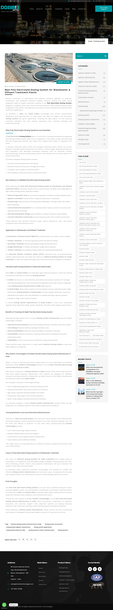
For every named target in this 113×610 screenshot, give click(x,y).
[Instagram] (95, 569)
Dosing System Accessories (88, 120)
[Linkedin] (100, 569)
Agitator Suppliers (86, 177)
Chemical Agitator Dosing (89, 192)
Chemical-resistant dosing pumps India (91, 187)
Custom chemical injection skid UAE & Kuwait (90, 244)
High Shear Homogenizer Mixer (90, 326)
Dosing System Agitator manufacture (18, 527)
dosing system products (88, 323)
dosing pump (83, 256)
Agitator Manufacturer (86, 77)
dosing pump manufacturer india (91, 269)
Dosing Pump (83, 106)
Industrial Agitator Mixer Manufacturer (87, 129)
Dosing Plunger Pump (87, 252)
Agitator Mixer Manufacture (88, 82)
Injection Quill (84, 335)
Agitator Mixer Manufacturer (90, 173)
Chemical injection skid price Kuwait (90, 235)
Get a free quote (103, 8)
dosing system (84, 297)
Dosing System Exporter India (15, 530)
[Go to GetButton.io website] (4, 608)
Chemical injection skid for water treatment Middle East (89, 224)
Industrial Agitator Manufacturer (86, 331)
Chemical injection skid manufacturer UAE (88, 229)
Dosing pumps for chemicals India (91, 289)
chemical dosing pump (87, 196)
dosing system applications (43, 527)
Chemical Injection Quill (88, 199)
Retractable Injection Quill (89, 343)
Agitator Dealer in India (87, 73)
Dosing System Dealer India (89, 310)
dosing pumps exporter (87, 286)
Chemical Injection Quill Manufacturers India (88, 218)
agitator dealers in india (88, 166)
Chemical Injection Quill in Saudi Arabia (91, 207)
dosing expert (84, 249)
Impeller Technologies (86, 124)
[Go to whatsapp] (4, 605)
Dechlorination (83, 102)
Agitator (82, 162)
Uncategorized (83, 144)
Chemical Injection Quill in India (91, 203)
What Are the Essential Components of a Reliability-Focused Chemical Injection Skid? (95, 370)
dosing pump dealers (86, 260)
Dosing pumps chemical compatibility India (87, 281)
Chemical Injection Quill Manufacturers (88, 213)
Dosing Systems (63, 530)
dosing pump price (85, 276)
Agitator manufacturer (88, 170)
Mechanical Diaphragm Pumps (91, 111)
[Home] (10, 8)
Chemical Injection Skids (87, 86)
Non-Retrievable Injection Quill (90, 339)
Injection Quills (83, 135)
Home (90, 41)
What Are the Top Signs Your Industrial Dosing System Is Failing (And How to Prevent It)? (94, 395)
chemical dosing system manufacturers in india (26, 524)
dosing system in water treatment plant (41, 530)
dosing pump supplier (87, 293)
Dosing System (99, 41)
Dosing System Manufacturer (90, 319)
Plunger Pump (83, 139)
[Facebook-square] (90, 569)
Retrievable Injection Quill (89, 347)
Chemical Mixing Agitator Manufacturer (87, 92)
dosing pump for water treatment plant (91, 264)
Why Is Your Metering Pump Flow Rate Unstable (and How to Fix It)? (95, 383)
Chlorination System (86, 97)
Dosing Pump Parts (86, 273)
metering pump (98, 335)
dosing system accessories (54, 524)
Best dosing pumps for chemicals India (91, 182)
